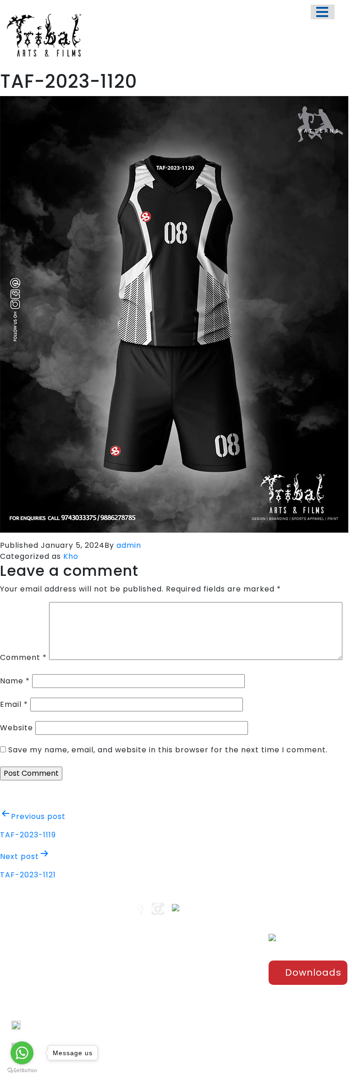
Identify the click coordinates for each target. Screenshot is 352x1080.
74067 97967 (44, 1025)
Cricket (222, 979)
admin (128, 545)
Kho (70, 556)
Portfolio (166, 970)
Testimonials (173, 1001)
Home (162, 955)
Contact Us (171, 1016)
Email (14, 704)
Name (15, 681)
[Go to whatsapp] (22, 1052)
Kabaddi (224, 1025)
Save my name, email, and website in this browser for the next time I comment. (168, 750)
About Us (167, 985)
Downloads (313, 972)
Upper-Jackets (223, 1045)
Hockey (222, 1010)
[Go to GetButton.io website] (22, 1071)
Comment (23, 657)
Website (16, 727)
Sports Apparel (222, 960)
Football (223, 995)
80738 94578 (44, 1036)
